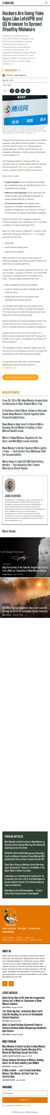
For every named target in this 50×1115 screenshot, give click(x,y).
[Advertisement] (25, 724)
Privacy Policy (26, 1105)
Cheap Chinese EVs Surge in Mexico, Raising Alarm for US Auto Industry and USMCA (23, 1061)
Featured (6, 604)
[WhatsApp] (28, 91)
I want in (24, 1100)
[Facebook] (12, 91)
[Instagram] (11, 983)
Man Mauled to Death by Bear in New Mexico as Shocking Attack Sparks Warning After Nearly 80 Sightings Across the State (25, 844)
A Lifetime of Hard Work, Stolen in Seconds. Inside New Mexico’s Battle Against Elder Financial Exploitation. (24, 414)
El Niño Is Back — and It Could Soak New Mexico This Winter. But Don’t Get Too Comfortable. (21, 1073)
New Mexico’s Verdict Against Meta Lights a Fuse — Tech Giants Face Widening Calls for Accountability (24, 451)
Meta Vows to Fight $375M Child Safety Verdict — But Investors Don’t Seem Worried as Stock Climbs (22, 465)
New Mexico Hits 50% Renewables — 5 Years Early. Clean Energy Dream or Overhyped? (23, 892)
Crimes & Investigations (11, 1056)
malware (25, 167)
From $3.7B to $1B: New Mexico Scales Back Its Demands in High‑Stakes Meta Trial (25, 402)
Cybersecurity (11, 70)
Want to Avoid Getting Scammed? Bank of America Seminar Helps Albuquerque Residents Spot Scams (24, 1028)
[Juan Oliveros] (4, 75)
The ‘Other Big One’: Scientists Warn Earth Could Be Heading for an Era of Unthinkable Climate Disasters (22, 1014)
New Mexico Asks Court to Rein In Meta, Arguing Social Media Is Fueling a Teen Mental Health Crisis (23, 428)
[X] (17, 91)
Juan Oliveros (20, 75)
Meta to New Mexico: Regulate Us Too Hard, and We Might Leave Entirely (22, 439)
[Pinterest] (22, 91)
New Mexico (7, 564)
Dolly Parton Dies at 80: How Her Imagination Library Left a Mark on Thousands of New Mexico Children (23, 1000)
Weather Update (8, 1080)
